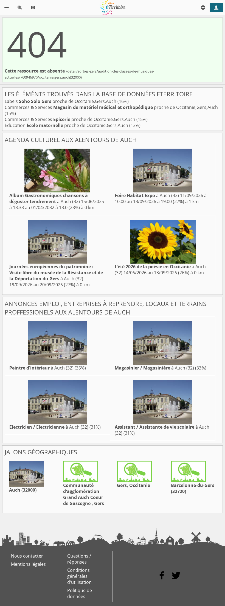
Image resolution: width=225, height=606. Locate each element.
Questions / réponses (79, 559)
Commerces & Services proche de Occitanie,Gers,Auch (111, 107)
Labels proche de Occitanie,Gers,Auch (61, 101)
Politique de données (79, 593)
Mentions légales (28, 564)
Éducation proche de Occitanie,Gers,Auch (67, 125)
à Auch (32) (48, 198)
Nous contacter (27, 556)
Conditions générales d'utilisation (79, 576)
